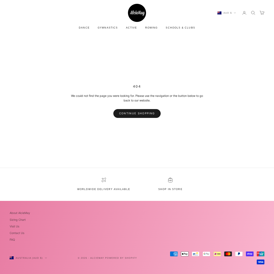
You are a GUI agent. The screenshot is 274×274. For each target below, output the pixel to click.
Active (131, 27)
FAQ (12, 239)
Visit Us (14, 226)
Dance (84, 27)
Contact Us (17, 233)
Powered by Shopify (121, 258)
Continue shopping (137, 113)
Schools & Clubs (180, 27)
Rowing (151, 27)
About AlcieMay (20, 213)
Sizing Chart (18, 219)
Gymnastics (108, 27)
